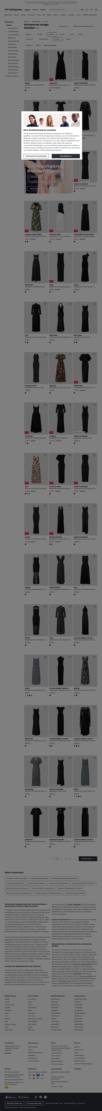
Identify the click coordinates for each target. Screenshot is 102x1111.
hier (69, 148)
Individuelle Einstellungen (36, 156)
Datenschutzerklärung (47, 150)
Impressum (58, 150)
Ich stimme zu (65, 156)
